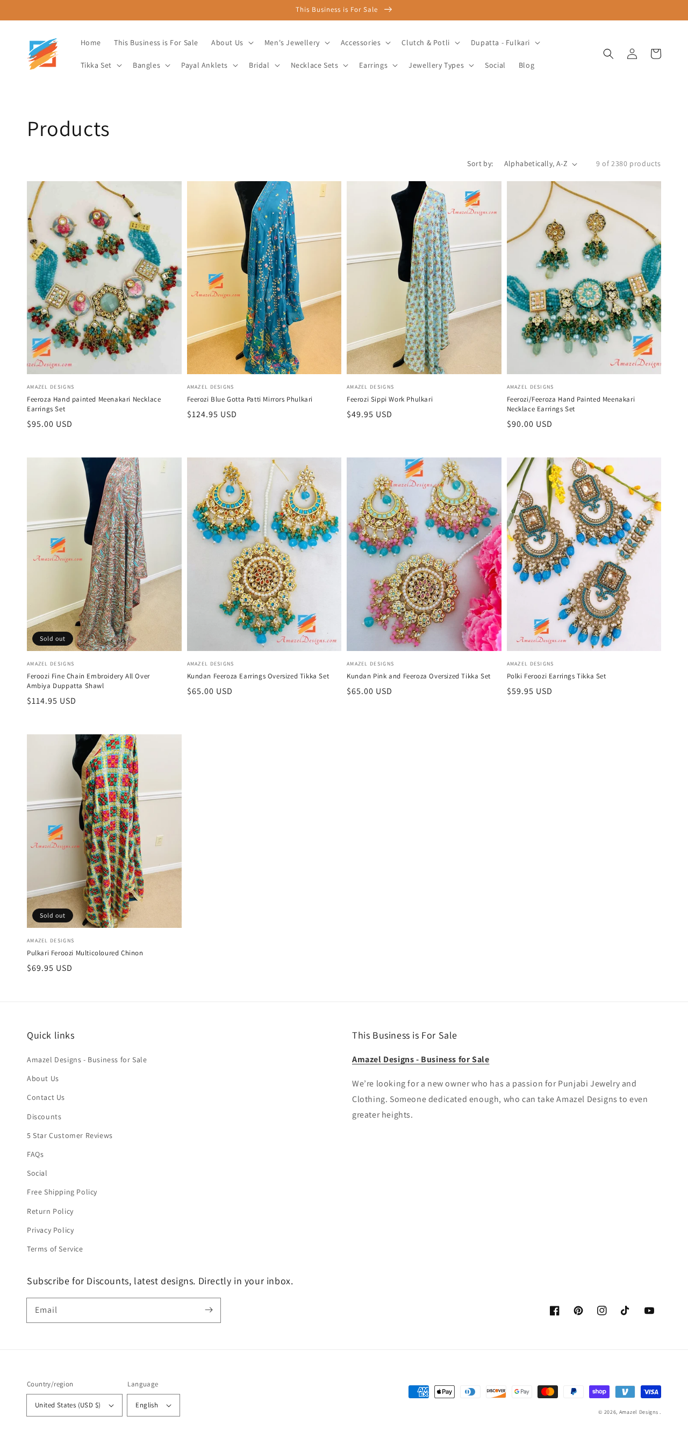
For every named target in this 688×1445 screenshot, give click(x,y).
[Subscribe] (208, 1310)
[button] (608, 54)
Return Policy (50, 1211)
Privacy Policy (50, 1230)
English (146, 1405)
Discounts (44, 1116)
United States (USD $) (68, 1405)
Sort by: (480, 163)
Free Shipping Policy (62, 1192)
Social (37, 1173)
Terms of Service (55, 1249)
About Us (43, 1078)
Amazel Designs (638, 1411)
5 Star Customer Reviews (70, 1135)
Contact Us (46, 1097)
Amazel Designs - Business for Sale (87, 1059)
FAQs (35, 1154)
